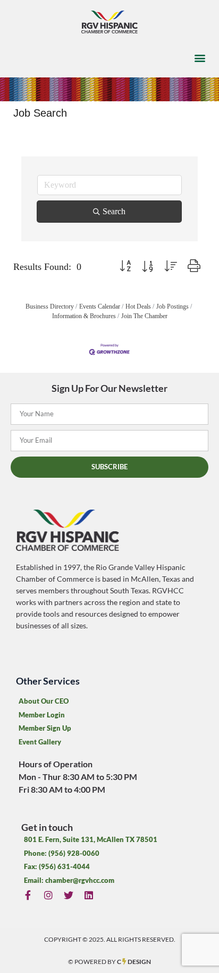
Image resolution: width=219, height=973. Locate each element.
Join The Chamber (144, 316)
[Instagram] (48, 894)
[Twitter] (68, 894)
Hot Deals (138, 306)
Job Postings (172, 306)
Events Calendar (99, 306)
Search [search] (114, 211)
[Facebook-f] (28, 894)
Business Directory (50, 306)
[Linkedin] (89, 894)
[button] (199, 58)
